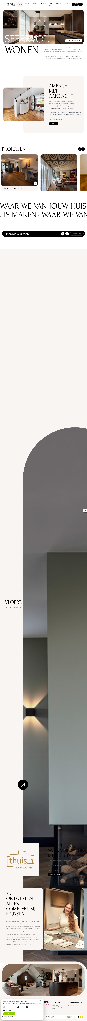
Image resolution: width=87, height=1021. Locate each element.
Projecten (43, 3)
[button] (8, 1016)
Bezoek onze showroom (73, 40)
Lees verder (38, 1004)
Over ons (53, 123)
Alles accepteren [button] (9, 1013)
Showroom (58, 3)
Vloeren (27, 3)
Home (20, 4)
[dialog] (22, 1009)
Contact (66, 3)
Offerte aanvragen (77, 4)
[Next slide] (83, 149)
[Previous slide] (80, 149)
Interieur (34, 3)
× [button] (41, 1000)
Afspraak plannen (76, 233)
